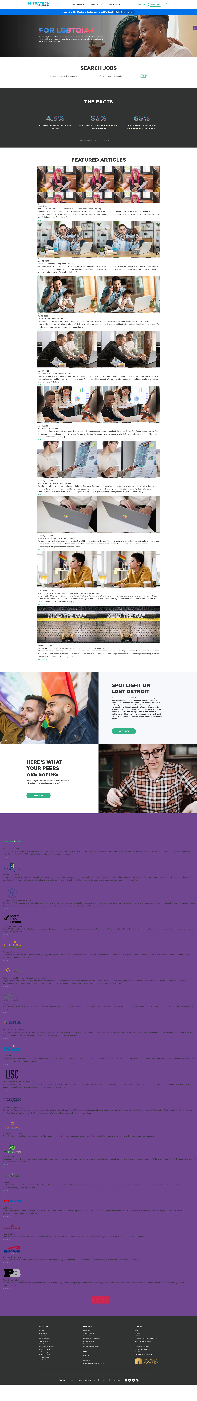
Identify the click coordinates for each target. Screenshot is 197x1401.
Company (86, 1355)
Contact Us (86, 1360)
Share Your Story (44, 1359)
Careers (85, 1358)
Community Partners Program (143, 1354)
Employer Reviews (88, 1336)
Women (137, 1330)
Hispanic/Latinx (139, 1344)
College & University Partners (91, 1338)
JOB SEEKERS (77, 4)
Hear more (38, 795)
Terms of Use (117, 1380)
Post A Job (86, 1330)
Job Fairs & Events (44, 1336)
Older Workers (139, 1352)
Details (5, 857)
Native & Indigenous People (143, 1341)
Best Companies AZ (108, 140)
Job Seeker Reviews (44, 1349)
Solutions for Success (45, 1341)
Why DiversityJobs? (89, 1333)
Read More (41, 220)
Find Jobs (41, 1330)
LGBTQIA (137, 1336)
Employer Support (88, 1341)
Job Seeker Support (45, 1354)
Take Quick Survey (124, 12)
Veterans (137, 1333)
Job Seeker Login (44, 1352)
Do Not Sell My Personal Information (93, 1363)
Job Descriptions (44, 1338)
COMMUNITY (95, 4)
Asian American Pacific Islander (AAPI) (146, 1338)
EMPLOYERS (113, 4)
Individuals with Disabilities (142, 1349)
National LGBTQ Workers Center (86, 140)
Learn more (124, 731)
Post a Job (141, 4)
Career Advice (43, 1333)
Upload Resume (43, 1344)
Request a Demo (155, 4)
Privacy (104, 1380)
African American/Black (142, 1346)
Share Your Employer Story (91, 1346)
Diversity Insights (44, 1357)
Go (142, 76)
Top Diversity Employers (46, 1346)
